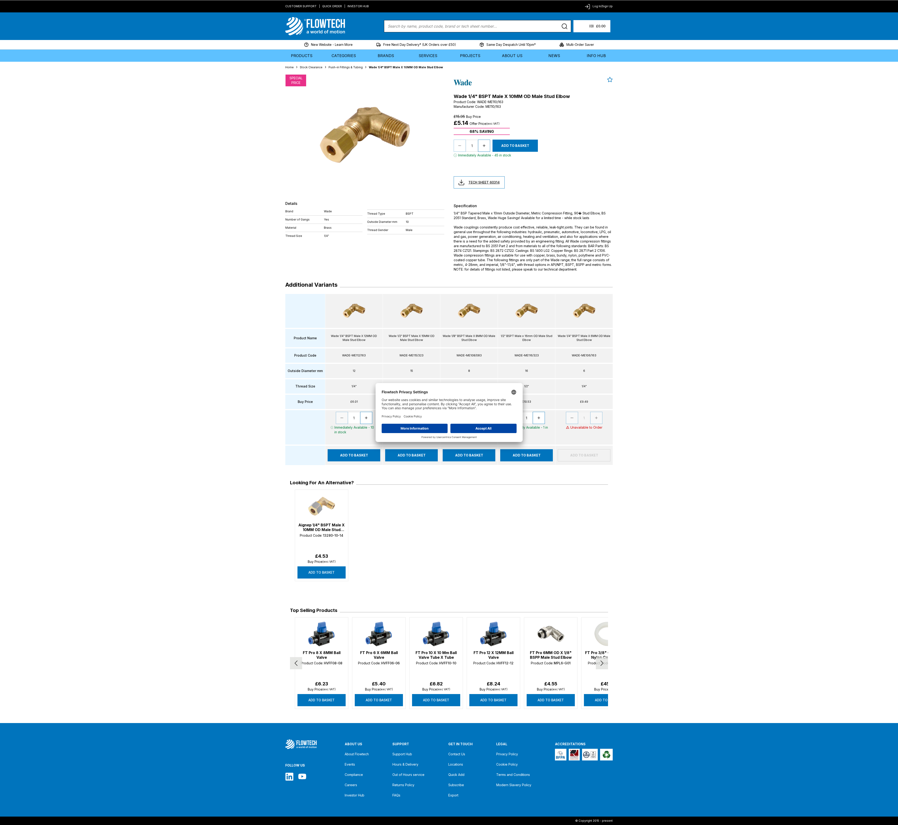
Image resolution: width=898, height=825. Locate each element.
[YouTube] (302, 776)
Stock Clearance (311, 67)
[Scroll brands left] (296, 663)
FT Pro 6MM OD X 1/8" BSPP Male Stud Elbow (551, 655)
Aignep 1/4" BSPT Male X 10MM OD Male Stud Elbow (321, 527)
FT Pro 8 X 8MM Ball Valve (321, 655)
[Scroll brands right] (602, 663)
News (554, 55)
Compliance (354, 775)
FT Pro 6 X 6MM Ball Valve (379, 655)
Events (350, 764)
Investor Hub (358, 6)
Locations (455, 764)
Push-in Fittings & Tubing (346, 67)
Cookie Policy (507, 764)
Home (289, 67)
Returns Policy (403, 785)
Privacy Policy (507, 754)
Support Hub (402, 754)
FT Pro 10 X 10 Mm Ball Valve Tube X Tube (436, 655)
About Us (512, 55)
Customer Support (301, 6)
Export (453, 795)
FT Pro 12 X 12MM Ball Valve (494, 655)
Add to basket (321, 572)
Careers (351, 785)
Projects (470, 55)
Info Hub (596, 55)
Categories (344, 55)
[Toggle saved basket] (610, 79)
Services (428, 55)
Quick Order (332, 6)
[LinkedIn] (289, 776)
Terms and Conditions (513, 775)
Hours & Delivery (405, 764)
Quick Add (456, 775)
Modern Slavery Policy (513, 785)
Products (301, 55)
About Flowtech (357, 754)
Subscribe (456, 785)
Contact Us (456, 754)
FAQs (396, 795)
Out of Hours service (408, 775)
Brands (386, 55)
